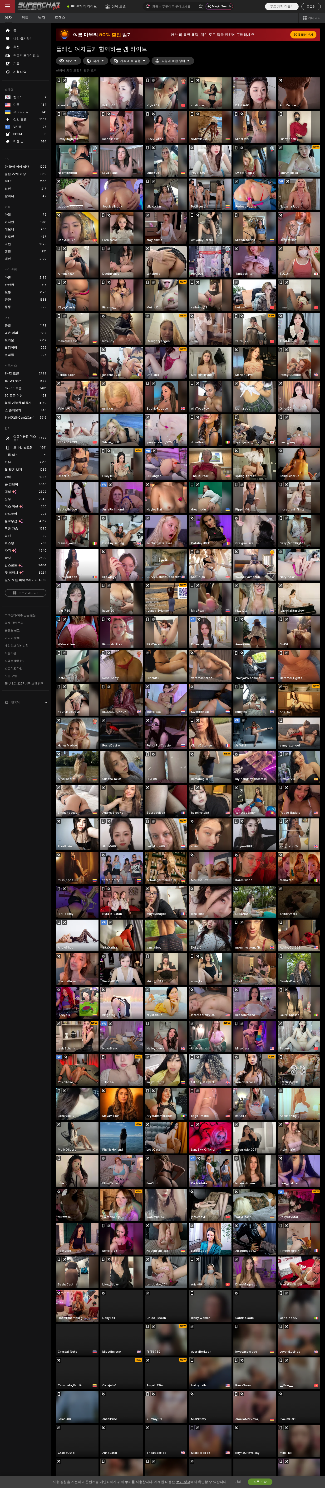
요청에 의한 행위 (173, 61)
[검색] (201, 6)
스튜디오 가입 (14, 668)
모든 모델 (11, 676)
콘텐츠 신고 (12, 630)
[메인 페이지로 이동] (39, 6)
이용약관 (10, 653)
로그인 (311, 6)
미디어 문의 (12, 638)
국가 (96, 61)
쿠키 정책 (183, 1482)
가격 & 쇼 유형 (130, 61)
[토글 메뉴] (7, 6)
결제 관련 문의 (14, 622)
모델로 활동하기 (15, 660)
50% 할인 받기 (303, 34)
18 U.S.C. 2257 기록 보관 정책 (24, 683)
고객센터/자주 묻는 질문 (20, 615)
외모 (69, 61)
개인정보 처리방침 (16, 645)
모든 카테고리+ (28, 593)
